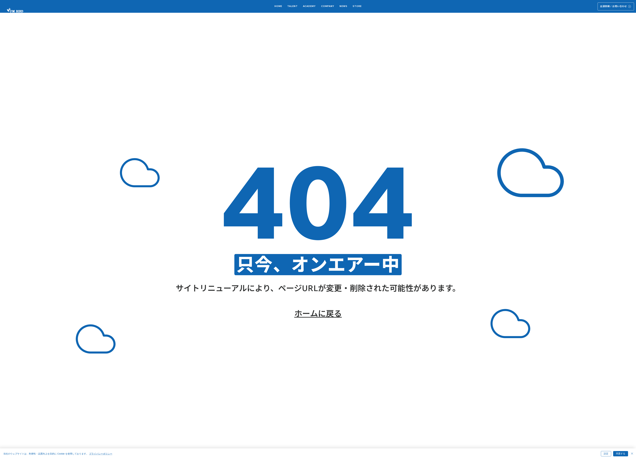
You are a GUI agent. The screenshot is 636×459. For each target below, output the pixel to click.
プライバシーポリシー (100, 453)
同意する (620, 453)
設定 (606, 453)
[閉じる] (632, 453)
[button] (309, 6)
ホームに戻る (318, 313)
